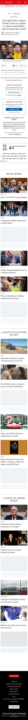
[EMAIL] (13, 148)
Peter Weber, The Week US (13, 32)
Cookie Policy (14, 691)
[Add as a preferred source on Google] (14, 707)
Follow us (16, 65)
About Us (14, 681)
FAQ (14, 696)
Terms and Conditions (14, 686)
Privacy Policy (14, 689)
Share (5, 65)
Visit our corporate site (19, 714)
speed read (14, 16)
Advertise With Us (14, 694)
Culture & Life (16, 13)
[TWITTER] (10, 148)
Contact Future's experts (14, 684)
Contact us (17, 134)
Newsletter (24, 65)
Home (9, 13)
